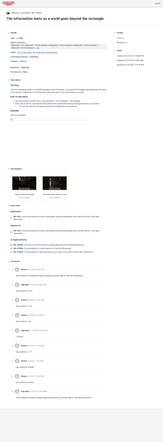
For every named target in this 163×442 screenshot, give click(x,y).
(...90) (37, 48)
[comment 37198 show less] (12, 315)
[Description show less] (8, 80)
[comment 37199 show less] (12, 300)
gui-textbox (27, 52)
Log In (157, 3)
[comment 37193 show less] (12, 391)
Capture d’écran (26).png (24, 194)
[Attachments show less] (8, 169)
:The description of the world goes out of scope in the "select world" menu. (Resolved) (53, 252)
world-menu (40, 52)
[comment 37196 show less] (12, 346)
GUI (19, 52)
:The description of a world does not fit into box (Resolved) (42, 248)
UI (21, 52)
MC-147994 (36, 13)
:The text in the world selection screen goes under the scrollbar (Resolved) (48, 245)
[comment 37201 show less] (12, 269)
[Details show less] (8, 33)
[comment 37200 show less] (12, 285)
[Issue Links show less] (8, 205)
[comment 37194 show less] (12, 376)
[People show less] (115, 33)
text (34, 52)
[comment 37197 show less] (12, 330)
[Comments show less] (8, 261)
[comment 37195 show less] (12, 361)
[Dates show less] (115, 50)
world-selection (51, 52)
